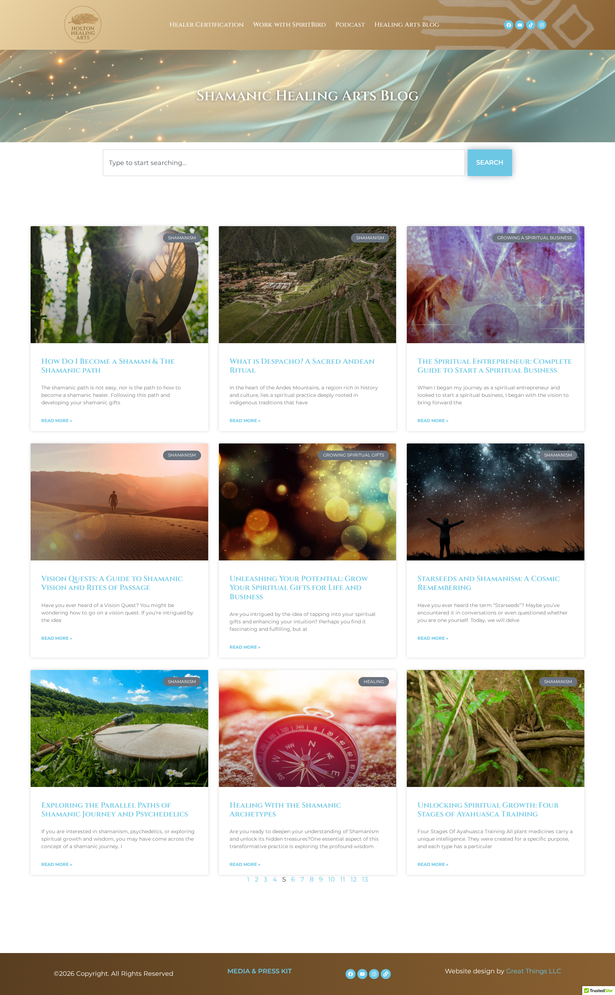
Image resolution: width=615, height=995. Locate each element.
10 (331, 879)
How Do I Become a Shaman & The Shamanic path (108, 366)
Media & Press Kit (259, 971)
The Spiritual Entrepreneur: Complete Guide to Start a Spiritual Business (494, 366)
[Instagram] (541, 25)
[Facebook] (508, 25)
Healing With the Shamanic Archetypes (285, 809)
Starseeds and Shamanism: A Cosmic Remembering (488, 583)
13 (365, 879)
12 (354, 879)
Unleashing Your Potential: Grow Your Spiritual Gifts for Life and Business (299, 588)
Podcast (350, 24)
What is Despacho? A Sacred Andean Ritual (302, 366)
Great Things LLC (533, 971)
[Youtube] (519, 25)
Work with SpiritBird (289, 24)
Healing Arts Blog (406, 24)
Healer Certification (206, 24)
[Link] (386, 974)
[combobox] (284, 162)
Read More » (56, 420)
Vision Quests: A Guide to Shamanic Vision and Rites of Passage (112, 583)
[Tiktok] (530, 25)
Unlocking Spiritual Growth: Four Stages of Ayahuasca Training (488, 809)
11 (342, 879)
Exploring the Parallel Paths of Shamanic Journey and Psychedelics (114, 809)
